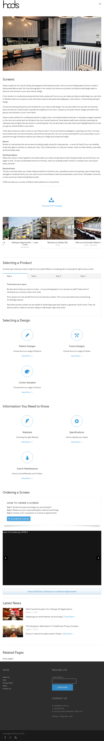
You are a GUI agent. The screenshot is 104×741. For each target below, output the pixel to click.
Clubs (14, 245)
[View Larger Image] (19, 228)
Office (47, 247)
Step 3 (58, 276)
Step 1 (9, 276)
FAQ (4, 680)
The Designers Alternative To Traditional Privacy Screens (52, 626)
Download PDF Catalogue (52, 206)
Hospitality (22, 245)
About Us (6, 677)
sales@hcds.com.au (20, 519)
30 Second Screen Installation (85, 242)
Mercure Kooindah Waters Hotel (19, 242)
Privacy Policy (8, 683)
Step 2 (33, 276)
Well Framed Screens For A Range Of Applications (49, 609)
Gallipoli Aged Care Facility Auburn (52, 243)
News (5, 685)
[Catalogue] (52, 200)
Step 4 (83, 276)
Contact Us (7, 688)
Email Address (58, 677)
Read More (26, 356)
